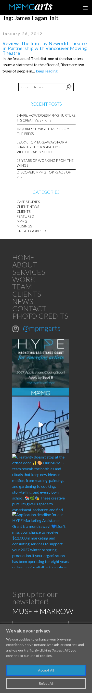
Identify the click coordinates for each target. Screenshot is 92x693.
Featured (25, 216)
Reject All (46, 683)
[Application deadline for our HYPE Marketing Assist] (40, 540)
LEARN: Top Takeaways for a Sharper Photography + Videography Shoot (42, 147)
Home (23, 257)
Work (23, 279)
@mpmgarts (42, 328)
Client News (28, 206)
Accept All (46, 670)
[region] (46, 658)
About (24, 264)
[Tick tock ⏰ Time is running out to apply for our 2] (40, 367)
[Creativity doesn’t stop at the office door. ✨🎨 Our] (40, 482)
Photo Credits (40, 315)
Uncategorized (31, 231)
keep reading (47, 71)
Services (28, 271)
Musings (24, 226)
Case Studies (28, 202)
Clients (23, 211)
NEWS (22, 301)
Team (22, 286)
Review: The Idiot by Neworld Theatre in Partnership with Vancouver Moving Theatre (44, 48)
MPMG (22, 221)
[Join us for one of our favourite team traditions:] (40, 425)
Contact (29, 308)
